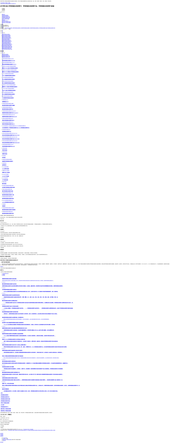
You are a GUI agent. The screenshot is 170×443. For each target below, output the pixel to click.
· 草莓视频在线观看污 (4, 394)
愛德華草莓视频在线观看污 (6, 35)
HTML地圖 (2, 2)
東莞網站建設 (10, 430)
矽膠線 (16, 430)
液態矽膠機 (32, 430)
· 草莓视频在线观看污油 (4, 396)
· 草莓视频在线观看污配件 (5, 400)
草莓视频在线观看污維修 (6, 56)
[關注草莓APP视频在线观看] (6, 439)
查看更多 (1, 266)
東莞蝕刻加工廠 (40, 430)
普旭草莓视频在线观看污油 (6, 42)
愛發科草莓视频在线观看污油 (6, 41)
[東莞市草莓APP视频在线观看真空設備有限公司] (8, 3)
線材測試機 (44, 430)
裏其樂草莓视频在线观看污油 (6, 43)
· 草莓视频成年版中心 (4, 406)
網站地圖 (31, 429)
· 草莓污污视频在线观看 (4, 402)
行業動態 (3, 274)
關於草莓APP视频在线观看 (2, 82)
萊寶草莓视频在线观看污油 (6, 39)
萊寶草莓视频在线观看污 (6, 34)
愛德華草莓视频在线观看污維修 (7, 46)
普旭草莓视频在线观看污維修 (6, 48)
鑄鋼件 (14, 430)
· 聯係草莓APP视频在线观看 (5, 410)
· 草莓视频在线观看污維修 (5, 398)
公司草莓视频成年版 (5, 273)
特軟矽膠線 (36, 430)
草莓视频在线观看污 (5, 15)
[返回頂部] (4, 440)
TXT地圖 (8, 2)
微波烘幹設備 (49, 430)
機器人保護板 (53, 430)
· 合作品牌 (2, 404)
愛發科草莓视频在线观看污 (6, 36)
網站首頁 (3, 14)
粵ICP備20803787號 (26, 429)
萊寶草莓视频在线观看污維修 (6, 45)
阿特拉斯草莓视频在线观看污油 (7, 44)
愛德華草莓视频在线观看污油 (6, 40)
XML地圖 (5, 2)
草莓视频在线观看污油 (5, 16)
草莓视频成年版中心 (2, 73)
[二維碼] (3, 438)
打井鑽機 (28, 430)
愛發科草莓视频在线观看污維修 (7, 47)
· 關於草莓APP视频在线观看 (5, 408)
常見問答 (3, 275)
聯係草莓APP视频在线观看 (6, 22)
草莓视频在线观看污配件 (6, 57)
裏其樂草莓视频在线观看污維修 (7, 49)
